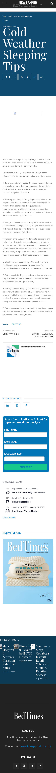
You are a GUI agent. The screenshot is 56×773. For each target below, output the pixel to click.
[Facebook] (15, 77)
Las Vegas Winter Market (25, 511)
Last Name (10, 441)
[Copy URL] (41, 77)
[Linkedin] (28, 77)
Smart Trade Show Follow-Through (42, 335)
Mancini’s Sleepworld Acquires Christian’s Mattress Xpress (9, 657)
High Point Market (21, 501)
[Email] (34, 77)
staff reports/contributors (33, 346)
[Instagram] (17, 405)
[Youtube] (40, 766)
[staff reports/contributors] (13, 351)
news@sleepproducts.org (35, 746)
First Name (10, 429)
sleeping (16, 324)
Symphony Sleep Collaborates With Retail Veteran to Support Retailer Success (43, 660)
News (5, 16)
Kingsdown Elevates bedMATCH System (25, 651)
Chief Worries (11, 333)
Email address (13, 453)
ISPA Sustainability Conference (28, 492)
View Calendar (9, 517)
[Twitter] (21, 77)
